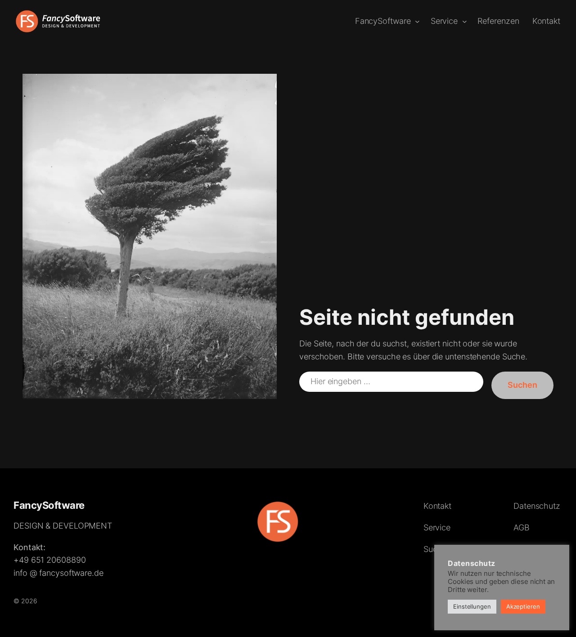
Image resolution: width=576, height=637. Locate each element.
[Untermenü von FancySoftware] (417, 21)
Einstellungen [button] (472, 606)
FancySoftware (49, 505)
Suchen (522, 385)
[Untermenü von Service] (464, 21)
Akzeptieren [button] (523, 606)
